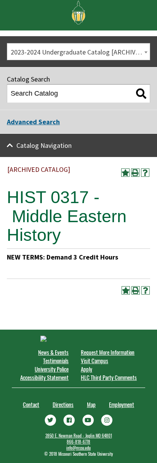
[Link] (50, 419)
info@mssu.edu (78, 448)
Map (91, 404)
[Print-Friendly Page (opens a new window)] (135, 172)
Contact (31, 404)
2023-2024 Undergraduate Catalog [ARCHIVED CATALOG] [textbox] (80, 52)
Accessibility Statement (44, 377)
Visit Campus (94, 360)
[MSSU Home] (78, 12)
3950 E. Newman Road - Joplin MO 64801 (78, 436)
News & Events (53, 352)
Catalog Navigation (44, 145)
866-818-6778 (78, 442)
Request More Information (108, 352)
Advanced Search (33, 121)
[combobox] (78, 51)
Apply (86, 369)
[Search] (141, 93)
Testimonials (56, 360)
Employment (121, 404)
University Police (52, 369)
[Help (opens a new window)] (145, 172)
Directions (63, 404)
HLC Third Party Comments (109, 377)
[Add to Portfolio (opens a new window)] (125, 172)
